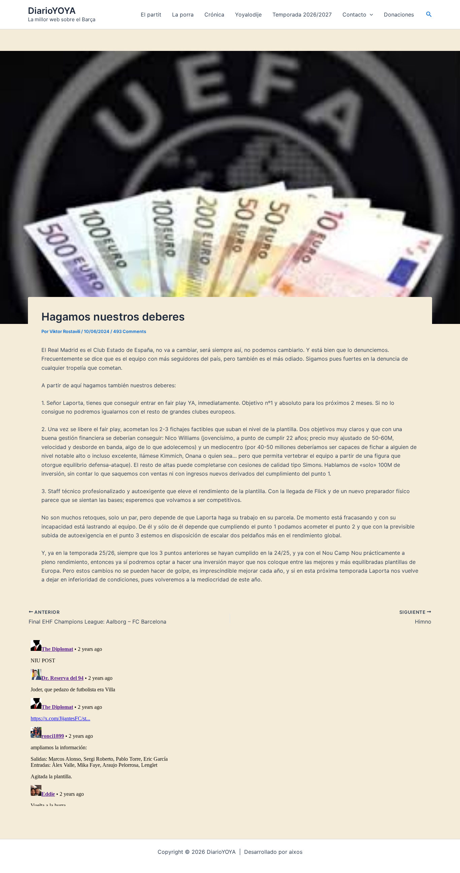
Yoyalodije (248, 14)
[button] (369, 14)
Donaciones (399, 14)
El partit (151, 14)
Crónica (214, 14)
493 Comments (129, 331)
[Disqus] (230, 721)
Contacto (354, 14)
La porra (183, 14)
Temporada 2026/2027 (302, 14)
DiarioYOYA (52, 10)
